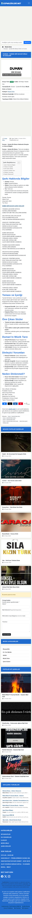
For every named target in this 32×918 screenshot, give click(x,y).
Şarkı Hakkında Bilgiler (9, 165)
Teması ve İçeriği (8, 166)
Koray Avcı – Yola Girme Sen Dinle (12, 507)
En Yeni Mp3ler (7, 652)
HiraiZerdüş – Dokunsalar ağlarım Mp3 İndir (15, 723)
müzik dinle (25, 883)
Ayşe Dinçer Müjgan (8, 810)
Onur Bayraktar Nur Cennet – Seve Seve (15, 861)
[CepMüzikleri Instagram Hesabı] (9, 876)
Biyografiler (6, 649)
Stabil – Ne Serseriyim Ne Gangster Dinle (14, 454)
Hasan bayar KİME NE (8, 815)
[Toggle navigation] (29, 3)
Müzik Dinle (8, 47)
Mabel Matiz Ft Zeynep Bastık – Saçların (13, 795)
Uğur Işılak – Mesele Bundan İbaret (12, 819)
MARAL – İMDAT (6, 867)
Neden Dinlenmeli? (9, 174)
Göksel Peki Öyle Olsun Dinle (10, 587)
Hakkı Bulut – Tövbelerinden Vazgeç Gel (15, 858)
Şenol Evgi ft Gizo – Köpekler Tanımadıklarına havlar (16, 800)
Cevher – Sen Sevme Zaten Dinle (12, 480)
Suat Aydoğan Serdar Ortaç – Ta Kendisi (15, 864)
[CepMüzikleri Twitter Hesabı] (6, 876)
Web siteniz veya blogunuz (13, 615)
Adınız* (4, 604)
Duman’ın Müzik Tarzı (9, 170)
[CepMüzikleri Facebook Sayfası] (2, 876)
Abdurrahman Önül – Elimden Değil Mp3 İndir (15, 776)
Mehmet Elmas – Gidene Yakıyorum (12, 790)
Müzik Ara (27, 42)
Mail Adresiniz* (11, 610)
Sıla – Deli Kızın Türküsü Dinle (11, 560)
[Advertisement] (16, 22)
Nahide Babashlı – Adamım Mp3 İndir (13, 749)
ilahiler (5, 655)
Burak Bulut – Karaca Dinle (10, 534)
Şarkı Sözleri (6, 661)
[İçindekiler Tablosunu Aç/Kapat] (18, 162)
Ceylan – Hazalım (7, 855)
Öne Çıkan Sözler (8, 168)
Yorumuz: (4, 621)
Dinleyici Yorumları (8, 172)
